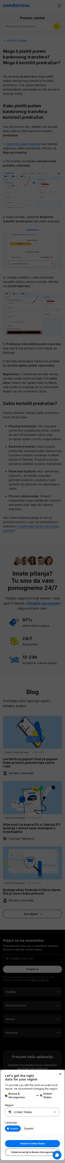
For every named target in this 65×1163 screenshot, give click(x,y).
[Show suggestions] (55, 1112)
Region (9, 1105)
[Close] (60, 1074)
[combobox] (28, 1112)
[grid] (32, 1128)
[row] (13, 1128)
